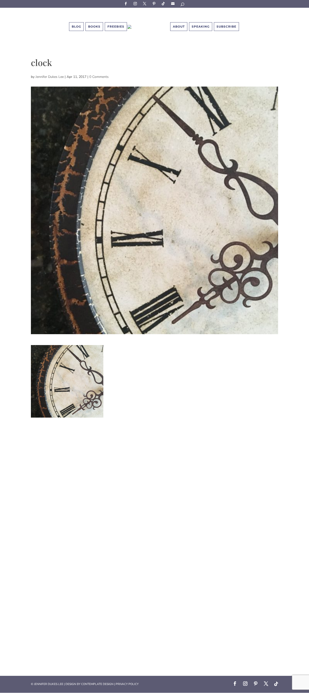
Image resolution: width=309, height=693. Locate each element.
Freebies (115, 26)
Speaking (201, 26)
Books (94, 26)
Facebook (126, 3)
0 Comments (99, 76)
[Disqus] (154, 478)
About (179, 26)
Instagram (135, 3)
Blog (76, 26)
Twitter (145, 3)
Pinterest (154, 3)
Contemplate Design (97, 684)
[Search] (183, 5)
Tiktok (164, 3)
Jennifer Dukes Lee (49, 76)
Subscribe (173, 3)
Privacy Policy (127, 684)
